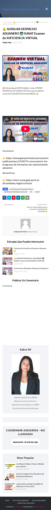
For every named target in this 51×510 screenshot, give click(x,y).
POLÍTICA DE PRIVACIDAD (20, 500)
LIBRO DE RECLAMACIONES (26, 503)
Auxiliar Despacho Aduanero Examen (21, 189)
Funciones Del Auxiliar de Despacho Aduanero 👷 (30, 249)
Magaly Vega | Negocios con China (20, 9)
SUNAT (9, 22)
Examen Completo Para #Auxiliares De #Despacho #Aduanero (30, 475)
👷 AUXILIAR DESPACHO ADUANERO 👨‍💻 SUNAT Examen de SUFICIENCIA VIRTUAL (29, 259)
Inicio (4, 22)
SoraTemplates (18, 507)
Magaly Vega (7, 42)
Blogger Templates (39, 507)
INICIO (7, 500)
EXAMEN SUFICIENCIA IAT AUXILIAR (15, 192)
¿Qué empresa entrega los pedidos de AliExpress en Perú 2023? (29, 485)
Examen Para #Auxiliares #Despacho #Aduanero (31, 268)
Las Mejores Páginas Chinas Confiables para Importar (30, 465)
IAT (31, 192)
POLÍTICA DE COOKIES (39, 500)
